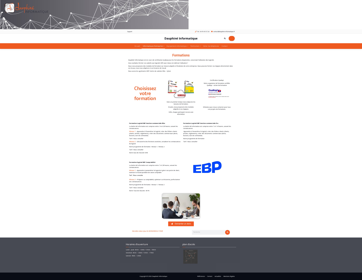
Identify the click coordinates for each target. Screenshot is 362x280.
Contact (224, 46)
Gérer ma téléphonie (211, 46)
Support (129, 31)
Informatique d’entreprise (153, 46)
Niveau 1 (154, 147)
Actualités (218, 276)
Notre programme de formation (193, 138)
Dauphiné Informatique (180, 38)
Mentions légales (229, 276)
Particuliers (195, 46)
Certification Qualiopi (217, 80)
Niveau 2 (162, 147)
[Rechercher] (227, 232)
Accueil (137, 46)
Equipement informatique (177, 46)
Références (201, 276)
